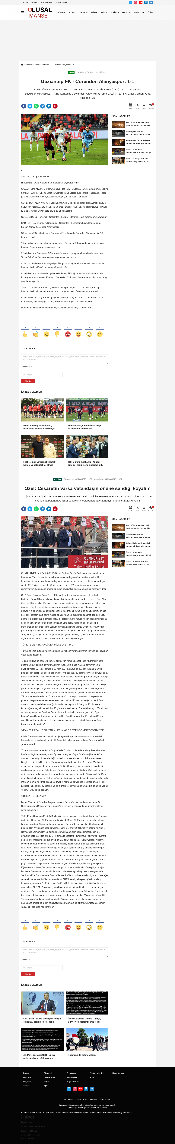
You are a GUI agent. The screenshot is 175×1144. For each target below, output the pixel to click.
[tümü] (143, 12)
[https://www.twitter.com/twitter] (130, 2)
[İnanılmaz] (89, 329)
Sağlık (104, 12)
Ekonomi (84, 12)
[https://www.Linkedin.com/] (146, 2)
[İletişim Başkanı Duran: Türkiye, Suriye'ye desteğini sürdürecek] (87, 1003)
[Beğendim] (25, 329)
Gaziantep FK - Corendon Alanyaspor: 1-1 (57, 65)
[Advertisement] (87, 40)
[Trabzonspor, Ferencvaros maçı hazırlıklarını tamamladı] (87, 409)
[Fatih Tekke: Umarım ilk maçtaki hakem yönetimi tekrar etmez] (42, 446)
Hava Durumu (118, 1073)
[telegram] (42, 106)
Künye (25, 2)
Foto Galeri (71, 1073)
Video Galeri (72, 1077)
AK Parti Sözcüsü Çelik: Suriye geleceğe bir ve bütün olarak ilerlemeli (39, 1057)
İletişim (34, 2)
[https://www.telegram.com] (151, 2)
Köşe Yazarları (73, 1081)
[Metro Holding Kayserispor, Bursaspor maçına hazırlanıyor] (42, 409)
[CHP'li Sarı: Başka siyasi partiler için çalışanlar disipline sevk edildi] (42, 1003)
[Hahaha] (78, 329)
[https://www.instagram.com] (135, 2)
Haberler (29, 65)
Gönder (28, 381)
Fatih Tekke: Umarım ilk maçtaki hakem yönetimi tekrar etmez (39, 463)
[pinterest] (55, 106)
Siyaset (72, 12)
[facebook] (23, 106)
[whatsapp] (36, 106)
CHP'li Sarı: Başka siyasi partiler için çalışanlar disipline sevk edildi (42, 1020)
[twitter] (29, 106)
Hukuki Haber (82, 1113)
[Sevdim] (46, 329)
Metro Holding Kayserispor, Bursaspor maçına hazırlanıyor (39, 427)
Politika (115, 12)
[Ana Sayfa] (22, 65)
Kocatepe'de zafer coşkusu (82, 1055)
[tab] (29, 348)
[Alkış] (36, 329)
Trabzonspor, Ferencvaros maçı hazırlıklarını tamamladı (84, 427)
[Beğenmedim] (57, 329)
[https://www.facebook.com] (140, 2)
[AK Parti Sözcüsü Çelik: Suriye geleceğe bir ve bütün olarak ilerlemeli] (42, 1039)
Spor (136, 12)
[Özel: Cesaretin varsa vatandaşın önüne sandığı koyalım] (64, 542)
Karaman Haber (28, 1113)
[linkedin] (48, 106)
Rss (64, 1100)
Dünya (94, 12)
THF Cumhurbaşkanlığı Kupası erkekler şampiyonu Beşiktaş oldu (85, 463)
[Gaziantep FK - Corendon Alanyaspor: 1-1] (64, 139)
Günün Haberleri (97, 1073)
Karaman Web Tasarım (66, 1113)
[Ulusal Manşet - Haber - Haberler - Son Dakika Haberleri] (40, 12)
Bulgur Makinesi (125, 1113)
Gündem (61, 12)
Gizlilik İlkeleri (61, 2)
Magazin (126, 12)
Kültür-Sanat (49, 1077)
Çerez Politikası (46, 2)
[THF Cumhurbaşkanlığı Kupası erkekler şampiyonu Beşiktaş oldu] (87, 446)
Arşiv (92, 1077)
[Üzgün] (100, 329)
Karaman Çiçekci (110, 1113)
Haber (38, 1113)
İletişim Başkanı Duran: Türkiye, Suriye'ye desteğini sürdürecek (84, 1020)
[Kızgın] (68, 329)
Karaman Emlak (95, 1113)
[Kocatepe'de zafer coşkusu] (87, 1039)
